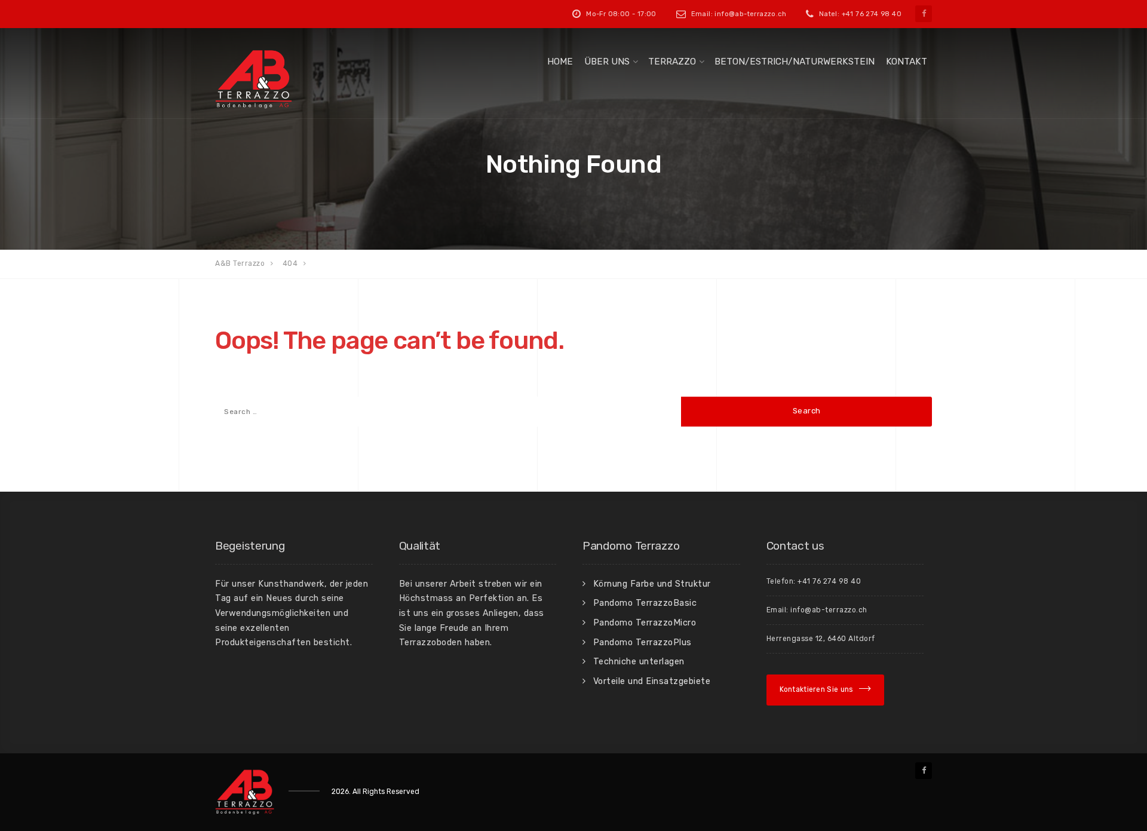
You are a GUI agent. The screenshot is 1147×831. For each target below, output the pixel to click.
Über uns (607, 61)
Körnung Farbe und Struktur (652, 583)
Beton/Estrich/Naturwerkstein (794, 61)
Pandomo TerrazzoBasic (645, 602)
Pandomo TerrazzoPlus (642, 642)
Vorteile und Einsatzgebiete (652, 681)
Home (560, 61)
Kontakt (906, 61)
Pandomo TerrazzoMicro (645, 622)
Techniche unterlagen (639, 661)
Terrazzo (672, 61)
